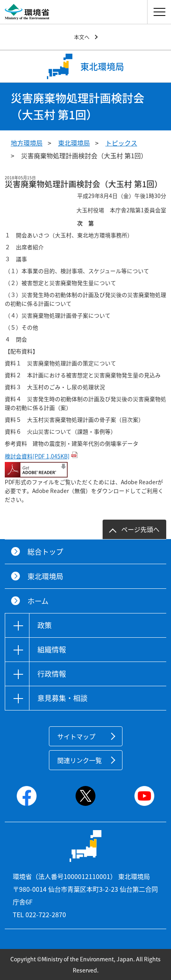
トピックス (121, 142)
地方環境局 (27, 142)
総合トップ (45, 551)
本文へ (81, 37)
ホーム (38, 601)
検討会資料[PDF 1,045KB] (37, 456)
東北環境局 (74, 142)
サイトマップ (76, 736)
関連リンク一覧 (79, 760)
